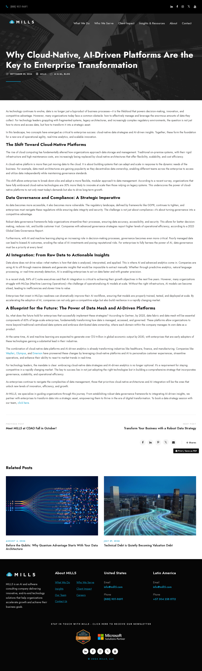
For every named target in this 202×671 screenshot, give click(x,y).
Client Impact (126, 23)
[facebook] (177, 6)
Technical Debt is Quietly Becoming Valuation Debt (138, 545)
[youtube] (195, 6)
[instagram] (183, 6)
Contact (187, 23)
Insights (59, 589)
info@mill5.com (113, 587)
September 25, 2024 (21, 74)
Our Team (60, 595)
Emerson (37, 353)
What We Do (81, 23)
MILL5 (43, 74)
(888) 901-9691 (19, 7)
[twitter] (189, 6)
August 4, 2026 (15, 541)
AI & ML (58, 74)
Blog (67, 74)
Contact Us (61, 601)
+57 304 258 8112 (164, 599)
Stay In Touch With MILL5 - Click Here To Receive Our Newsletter (101, 624)
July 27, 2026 (112, 541)
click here (23, 403)
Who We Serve (104, 23)
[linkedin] (172, 6)
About (173, 23)
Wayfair (10, 353)
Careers (81, 595)
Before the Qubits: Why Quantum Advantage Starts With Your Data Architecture (52, 547)
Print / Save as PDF (186, 450)
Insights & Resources (152, 23)
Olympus (21, 353)
